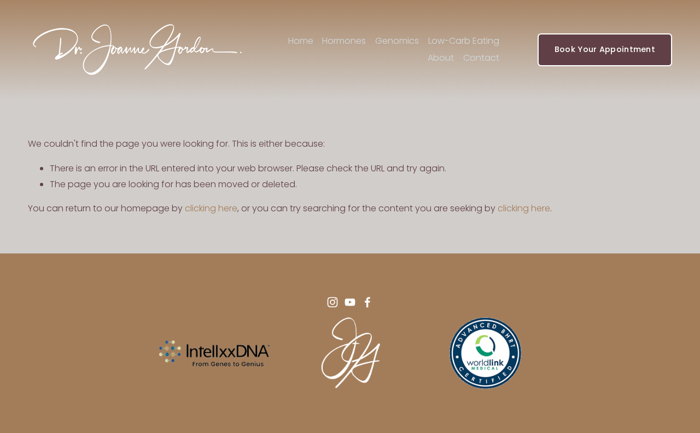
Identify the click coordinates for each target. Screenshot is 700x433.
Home (300, 40)
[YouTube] (350, 302)
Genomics (397, 40)
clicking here (211, 208)
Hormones (344, 40)
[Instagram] (332, 302)
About (441, 57)
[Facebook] (367, 302)
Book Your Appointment (605, 49)
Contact (481, 57)
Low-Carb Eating (463, 40)
